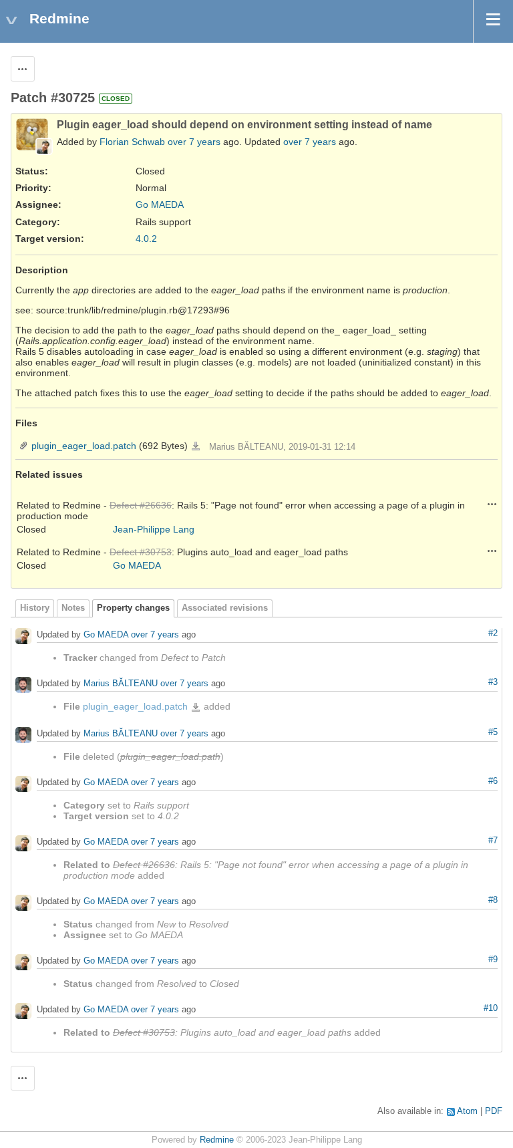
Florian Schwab (132, 141)
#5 (493, 732)
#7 (493, 840)
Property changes (133, 608)
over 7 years (194, 141)
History (34, 608)
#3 (493, 682)
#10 (491, 1008)
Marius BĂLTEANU (120, 684)
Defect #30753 (141, 552)
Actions (492, 503)
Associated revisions (225, 608)
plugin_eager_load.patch (83, 445)
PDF (493, 1111)
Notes (73, 608)
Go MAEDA (160, 204)
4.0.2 (146, 238)
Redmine (217, 1140)
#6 (493, 781)
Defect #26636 (141, 505)
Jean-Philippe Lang (153, 529)
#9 (493, 959)
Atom (467, 1111)
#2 (493, 633)
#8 (493, 900)
